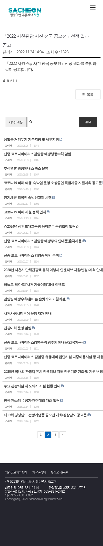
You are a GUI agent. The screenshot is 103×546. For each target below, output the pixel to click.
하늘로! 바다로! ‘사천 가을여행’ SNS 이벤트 (34, 284)
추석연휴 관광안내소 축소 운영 (26, 168)
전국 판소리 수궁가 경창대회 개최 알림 (32, 400)
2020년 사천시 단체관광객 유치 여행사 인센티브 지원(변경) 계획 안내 (53, 269)
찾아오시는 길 (59, 472)
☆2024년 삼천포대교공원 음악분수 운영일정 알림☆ (41, 226)
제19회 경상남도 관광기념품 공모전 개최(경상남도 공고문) (45, 414)
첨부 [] (11, 81)
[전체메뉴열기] (93, 7)
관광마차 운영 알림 (17, 327)
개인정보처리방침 (16, 472)
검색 (88, 122)
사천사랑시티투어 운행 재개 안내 (28, 313)
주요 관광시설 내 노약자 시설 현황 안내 (32, 385)
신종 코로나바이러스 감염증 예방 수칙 (31, 255)
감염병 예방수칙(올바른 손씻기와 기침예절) (35, 298)
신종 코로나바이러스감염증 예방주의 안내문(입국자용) (43, 342)
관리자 (8, 52)
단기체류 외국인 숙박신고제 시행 (28, 197)
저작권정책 (39, 472)
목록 (90, 94)
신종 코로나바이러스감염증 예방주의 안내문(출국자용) (43, 240)
